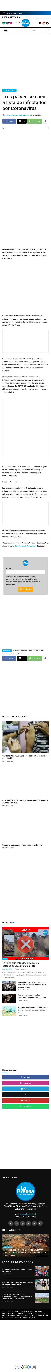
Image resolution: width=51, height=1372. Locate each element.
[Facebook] (10, 1223)
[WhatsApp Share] (25, 1367)
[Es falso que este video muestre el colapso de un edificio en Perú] (25, 943)
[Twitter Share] (21, 1367)
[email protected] (29, 1214)
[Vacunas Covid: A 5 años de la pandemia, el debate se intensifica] (25, 737)
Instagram (31, 546)
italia (12, 654)
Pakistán (19, 654)
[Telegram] (22, 1223)
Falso (5, 959)
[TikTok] (28, 1223)
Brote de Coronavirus (20, 650)
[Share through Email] (34, 1367)
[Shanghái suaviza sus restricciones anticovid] (25, 826)
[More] (45, 121)
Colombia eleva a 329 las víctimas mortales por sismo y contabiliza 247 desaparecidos (32, 984)
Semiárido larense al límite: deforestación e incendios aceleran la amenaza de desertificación (17, 1297)
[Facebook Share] (17, 1367)
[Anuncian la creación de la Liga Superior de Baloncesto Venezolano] (9, 998)
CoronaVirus (9, 90)
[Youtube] (40, 1223)
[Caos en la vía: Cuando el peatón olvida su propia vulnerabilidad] (42, 1284)
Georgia (6, 654)
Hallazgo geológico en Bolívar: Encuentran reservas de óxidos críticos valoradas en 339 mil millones (25, 1253)
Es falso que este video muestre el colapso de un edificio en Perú (21, 964)
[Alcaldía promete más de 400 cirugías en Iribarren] (42, 1271)
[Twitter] (34, 1223)
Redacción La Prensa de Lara (18, 115)
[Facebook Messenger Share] (30, 1367)
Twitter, (15, 546)
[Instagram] (16, 1223)
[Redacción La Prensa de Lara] (3, 115)
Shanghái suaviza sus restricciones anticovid (22, 845)
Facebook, (23, 546)
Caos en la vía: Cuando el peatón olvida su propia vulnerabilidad (17, 1283)
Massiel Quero (7, 969)
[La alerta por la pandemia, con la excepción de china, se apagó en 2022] (25, 782)
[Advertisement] (25, 60)
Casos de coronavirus (36, 650)
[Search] (47, 30)
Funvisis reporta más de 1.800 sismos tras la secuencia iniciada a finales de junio (33, 1010)
